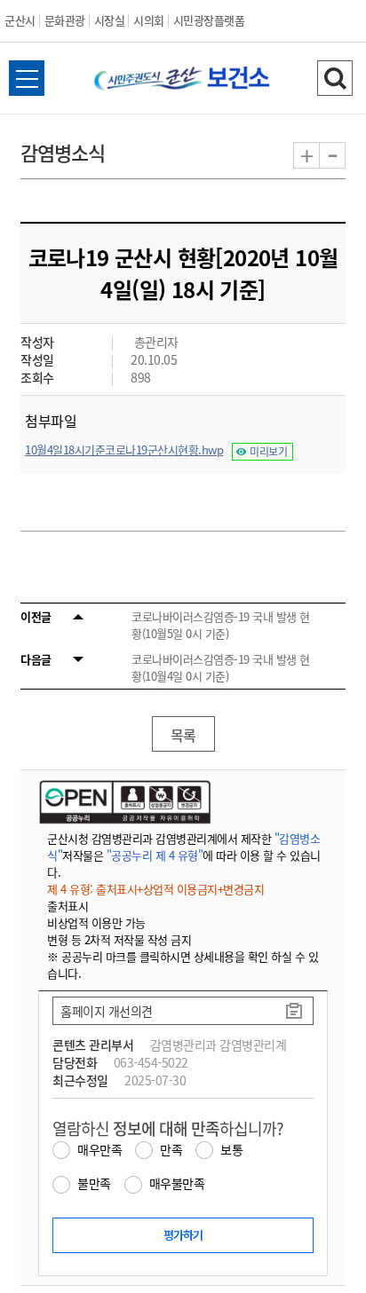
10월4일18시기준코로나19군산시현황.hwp (124, 449)
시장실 (109, 20)
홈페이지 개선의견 (106, 1011)
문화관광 (64, 20)
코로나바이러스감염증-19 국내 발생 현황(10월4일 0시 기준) (220, 667)
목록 (183, 734)
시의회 (148, 20)
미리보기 (268, 452)
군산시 (20, 20)
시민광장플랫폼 (209, 20)
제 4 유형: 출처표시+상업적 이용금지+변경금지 (155, 888)
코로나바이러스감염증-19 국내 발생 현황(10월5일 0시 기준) (220, 625)
